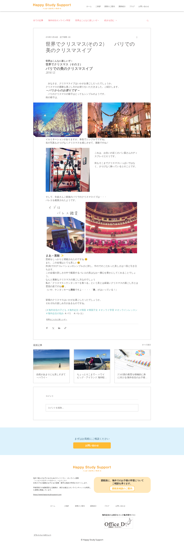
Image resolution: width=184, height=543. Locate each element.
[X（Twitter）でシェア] (53, 328)
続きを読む (109, 20)
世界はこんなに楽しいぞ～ (87, 20)
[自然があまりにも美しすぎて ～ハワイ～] (51, 360)
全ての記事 (38, 20)
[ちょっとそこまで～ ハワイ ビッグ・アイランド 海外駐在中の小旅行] (92, 360)
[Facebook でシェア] (47, 328)
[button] (147, 20)
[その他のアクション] (136, 37)
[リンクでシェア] (65, 328)
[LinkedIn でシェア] (59, 328)
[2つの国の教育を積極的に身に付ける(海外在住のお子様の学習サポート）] (133, 360)
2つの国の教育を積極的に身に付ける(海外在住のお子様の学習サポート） (132, 376)
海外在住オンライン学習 (59, 20)
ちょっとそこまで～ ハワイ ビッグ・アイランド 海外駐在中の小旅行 (92, 376)
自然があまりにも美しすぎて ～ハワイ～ (51, 376)
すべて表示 (146, 345)
